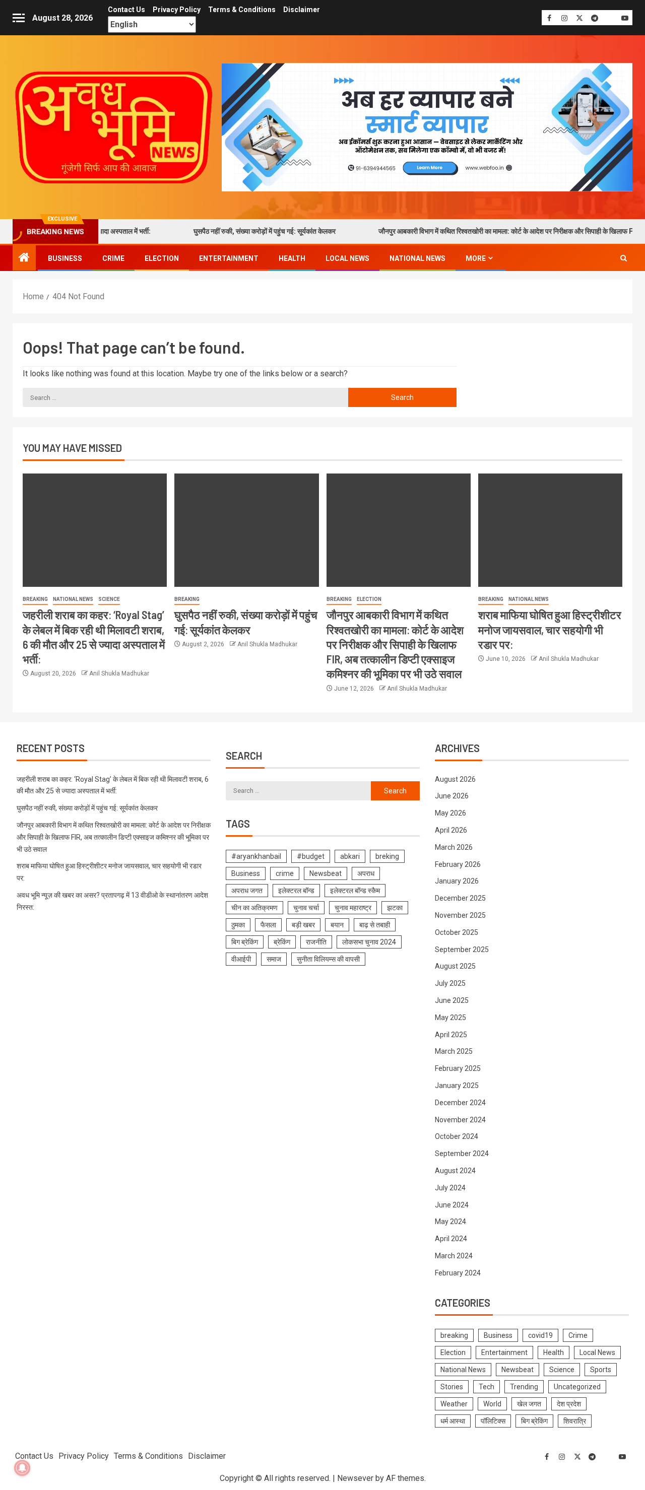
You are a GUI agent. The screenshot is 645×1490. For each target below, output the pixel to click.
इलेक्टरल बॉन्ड (296, 891)
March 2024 (454, 1256)
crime (285, 873)
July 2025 (450, 983)
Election (162, 258)
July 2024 (450, 1188)
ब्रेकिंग (282, 942)
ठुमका (238, 925)
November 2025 (460, 915)
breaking (35, 599)
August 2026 (455, 779)
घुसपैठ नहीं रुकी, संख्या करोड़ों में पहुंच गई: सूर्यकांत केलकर (236, 231)
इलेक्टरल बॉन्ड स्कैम (355, 891)
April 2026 (451, 830)
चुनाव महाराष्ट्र (353, 908)
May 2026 (450, 813)
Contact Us (126, 10)
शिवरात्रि (574, 1421)
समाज (274, 959)
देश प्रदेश (569, 1404)
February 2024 (458, 1273)
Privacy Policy (177, 10)
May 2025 (450, 1017)
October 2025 (456, 932)
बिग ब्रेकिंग (244, 942)
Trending (524, 1387)
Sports (600, 1370)
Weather (454, 1404)
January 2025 (457, 1085)
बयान (337, 925)
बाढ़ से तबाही (374, 925)
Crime (113, 258)
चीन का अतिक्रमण (254, 908)
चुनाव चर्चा (306, 908)
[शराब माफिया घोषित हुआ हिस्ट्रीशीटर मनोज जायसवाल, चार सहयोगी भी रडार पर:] (550, 530)
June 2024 (452, 1205)
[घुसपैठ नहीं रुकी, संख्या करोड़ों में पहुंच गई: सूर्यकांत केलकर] (246, 530)
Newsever (355, 1478)
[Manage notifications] (22, 1468)
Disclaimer (301, 10)
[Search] (623, 257)
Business (65, 258)
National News (417, 258)
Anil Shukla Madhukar (119, 673)
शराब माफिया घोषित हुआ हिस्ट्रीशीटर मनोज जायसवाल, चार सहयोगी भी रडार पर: (549, 629)
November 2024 (460, 1120)
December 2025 (460, 898)
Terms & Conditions (242, 10)
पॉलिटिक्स (493, 1421)
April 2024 (451, 1239)
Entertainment (229, 258)
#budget (311, 856)
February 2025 (458, 1068)
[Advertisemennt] (427, 126)
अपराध (365, 873)
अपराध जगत (247, 891)
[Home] (24, 258)
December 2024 (460, 1103)
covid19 (540, 1335)
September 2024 (462, 1153)
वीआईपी (241, 959)
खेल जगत (529, 1404)
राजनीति (316, 942)
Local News (347, 258)
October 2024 (456, 1136)
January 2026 (457, 881)
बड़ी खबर (303, 925)
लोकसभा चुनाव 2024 (369, 942)
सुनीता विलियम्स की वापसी (328, 959)
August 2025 (455, 966)
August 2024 (455, 1171)
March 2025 (454, 1051)
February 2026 (458, 864)
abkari (350, 856)
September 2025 (462, 949)
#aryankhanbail (256, 856)
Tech (486, 1387)
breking (387, 856)
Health (292, 258)
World (492, 1404)
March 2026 (454, 847)
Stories (451, 1387)
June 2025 (452, 1000)
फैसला (268, 925)
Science (109, 599)
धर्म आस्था (452, 1421)
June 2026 (452, 796)
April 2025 (451, 1035)
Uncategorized (577, 1387)
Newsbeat (325, 873)
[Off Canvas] (19, 18)
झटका (395, 908)
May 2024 (450, 1221)
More (476, 258)
